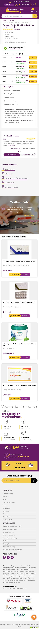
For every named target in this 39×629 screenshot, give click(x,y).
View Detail (25, 274)
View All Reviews (28, 155)
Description (8, 87)
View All (20, 227)
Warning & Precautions (13, 94)
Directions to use (11, 101)
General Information (12, 90)
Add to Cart (33, 58)
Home (4, 20)
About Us (5, 497)
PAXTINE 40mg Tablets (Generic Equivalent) (19, 261)
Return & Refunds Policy (10, 538)
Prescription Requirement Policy (12, 527)
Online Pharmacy (8, 494)
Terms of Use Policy (8, 532)
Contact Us (6, 511)
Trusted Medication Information (12, 550)
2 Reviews (17, 29)
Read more (11, 146)
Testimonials (6, 508)
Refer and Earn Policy (9, 547)
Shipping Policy (7, 544)
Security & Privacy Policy (10, 529)
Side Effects (9, 97)
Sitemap (5, 514)
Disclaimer (6, 541)
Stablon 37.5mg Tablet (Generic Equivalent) (19, 302)
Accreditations (7, 517)
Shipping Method (11, 104)
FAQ (4, 505)
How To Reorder (7, 520)
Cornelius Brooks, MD (14, 49)
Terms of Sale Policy (9, 535)
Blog (4, 500)
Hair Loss (11, 20)
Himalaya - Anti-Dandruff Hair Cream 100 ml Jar (19, 344)
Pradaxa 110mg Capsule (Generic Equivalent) (19, 385)
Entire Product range (9, 502)
